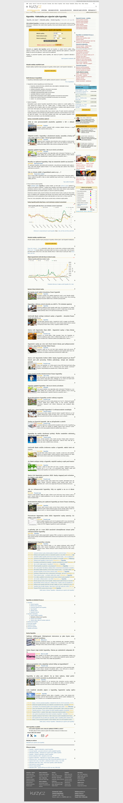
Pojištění (45, 125)
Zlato (53, 3)
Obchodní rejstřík (80, 1)
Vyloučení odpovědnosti (57, 793)
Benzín (58, 784)
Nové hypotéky (86, 42)
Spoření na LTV (79, 54)
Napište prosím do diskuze (82, 205)
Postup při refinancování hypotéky (38, 607)
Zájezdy (84, 1)
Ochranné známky (68, 779)
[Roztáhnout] (74, 388)
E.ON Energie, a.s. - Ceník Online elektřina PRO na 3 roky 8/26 (81, 106)
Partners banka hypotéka (81, 25)
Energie (67, 3)
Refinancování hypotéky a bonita (39, 542)
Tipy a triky (46, 375)
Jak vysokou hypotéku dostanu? (84, 48)
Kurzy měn (44, 3)
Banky (40, 772)
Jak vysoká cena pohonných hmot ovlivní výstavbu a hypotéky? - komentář (49, 714)
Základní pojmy (34, 610)
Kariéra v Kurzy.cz (79, 793)
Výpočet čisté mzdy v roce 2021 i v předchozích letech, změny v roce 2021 (46, 760)
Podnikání (67, 772)
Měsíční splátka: (41, 33)
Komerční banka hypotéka (82, 22)
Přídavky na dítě (29, 777)
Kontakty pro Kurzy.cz (80, 795)
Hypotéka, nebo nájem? (32, 19)
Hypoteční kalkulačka (50, 70)
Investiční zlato (57, 782)
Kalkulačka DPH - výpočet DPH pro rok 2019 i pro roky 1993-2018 (44, 767)
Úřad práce (41, 779)
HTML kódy (84, 797)
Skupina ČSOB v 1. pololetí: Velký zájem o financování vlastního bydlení (49, 712)
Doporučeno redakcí (39, 174)
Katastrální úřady (68, 777)
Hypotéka (30, 602)
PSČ (71, 774)
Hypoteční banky (32, 625)
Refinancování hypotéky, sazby (83, 38)
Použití (76, 797)
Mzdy (60, 777)
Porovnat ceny (86, 109)
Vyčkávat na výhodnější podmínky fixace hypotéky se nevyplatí (48, 558)
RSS (80, 797)
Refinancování (92, 10)
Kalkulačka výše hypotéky (68, 19)
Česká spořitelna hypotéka (82, 19)
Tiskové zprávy (47, 437)
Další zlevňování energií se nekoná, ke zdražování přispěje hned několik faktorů (89, 131)
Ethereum (62, 779)
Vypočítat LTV (79, 53)
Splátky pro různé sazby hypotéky (83, 59)
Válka (83, 3)
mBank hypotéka (80, 24)
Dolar (47, 775)
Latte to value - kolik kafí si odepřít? (84, 63)
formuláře (69, 785)
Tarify (64, 3)
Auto (78, 774)
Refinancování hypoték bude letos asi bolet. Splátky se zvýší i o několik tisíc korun (53, 584)
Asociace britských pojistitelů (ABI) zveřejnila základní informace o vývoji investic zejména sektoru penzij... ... (55, 128)
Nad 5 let (93, 40)
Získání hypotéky (35, 604)
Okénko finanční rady (81, 126)
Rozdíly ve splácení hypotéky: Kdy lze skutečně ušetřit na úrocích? (50, 162)
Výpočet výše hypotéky (36, 618)
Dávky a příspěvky (43, 781)
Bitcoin (56, 3)
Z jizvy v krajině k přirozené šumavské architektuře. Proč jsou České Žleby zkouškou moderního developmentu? (85, 121)
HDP (58, 777)
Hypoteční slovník (35, 612)
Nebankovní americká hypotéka (83, 68)
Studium (97, 1)
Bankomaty (45, 772)
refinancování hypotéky (86, 60)
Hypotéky (45, 139)
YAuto (88, 1)
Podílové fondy (59, 775)
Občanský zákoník (68, 780)
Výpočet (33, 772)
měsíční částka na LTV (89, 54)
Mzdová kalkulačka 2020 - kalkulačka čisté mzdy (40, 755)
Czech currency (81, 784)
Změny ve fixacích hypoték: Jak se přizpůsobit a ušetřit (46, 421)
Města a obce (67, 774)
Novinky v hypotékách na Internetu (84, 76)
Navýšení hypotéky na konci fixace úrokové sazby (45, 571)
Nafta (61, 784)
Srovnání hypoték (53, 10)
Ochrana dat (55, 791)
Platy (47, 779)
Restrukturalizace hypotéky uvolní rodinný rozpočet (45, 397)
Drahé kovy (54, 781)
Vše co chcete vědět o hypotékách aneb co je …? (44, 172)
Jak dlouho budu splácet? (82, 50)
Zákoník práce (67, 782)
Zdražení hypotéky (55, 19)
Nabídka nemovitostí (32, 628)
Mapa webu (82, 780)
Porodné (46, 783)
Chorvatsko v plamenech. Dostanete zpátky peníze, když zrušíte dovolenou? (88, 138)
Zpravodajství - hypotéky (81, 75)
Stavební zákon (68, 784)
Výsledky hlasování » (80, 211)
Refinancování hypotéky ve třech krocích (43, 560)
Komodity (88, 155)
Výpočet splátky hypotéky (37, 615)
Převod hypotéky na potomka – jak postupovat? (45, 566)
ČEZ (56, 774)
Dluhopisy (54, 775)
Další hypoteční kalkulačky (67, 58)
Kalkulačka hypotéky (53, 12)
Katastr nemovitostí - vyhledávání (83, 81)
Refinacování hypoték (33, 621)
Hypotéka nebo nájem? (81, 56)
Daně (66, 785)
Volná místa (44, 777)
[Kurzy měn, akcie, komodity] (37, 793)
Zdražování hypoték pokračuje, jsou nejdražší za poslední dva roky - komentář (50, 704)
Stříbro (61, 782)
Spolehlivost (85, 774)
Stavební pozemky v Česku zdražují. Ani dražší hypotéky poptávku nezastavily (50, 710)
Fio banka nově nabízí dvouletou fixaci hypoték (44, 292)
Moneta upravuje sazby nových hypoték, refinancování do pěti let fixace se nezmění (53, 580)
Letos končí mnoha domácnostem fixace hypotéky (45, 374)
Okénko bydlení (47, 411)
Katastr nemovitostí (68, 775)
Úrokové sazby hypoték (81, 40)
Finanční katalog (81, 778)
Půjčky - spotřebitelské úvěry (82, 73)
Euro (45, 775)
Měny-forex (44, 639)
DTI (87, 53)
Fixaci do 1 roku (31, 248)
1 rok (59, 230)
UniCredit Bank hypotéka (81, 28)
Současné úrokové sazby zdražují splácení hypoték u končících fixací (50, 553)
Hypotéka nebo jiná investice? (83, 57)
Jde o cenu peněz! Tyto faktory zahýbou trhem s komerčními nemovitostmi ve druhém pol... (55, 567)
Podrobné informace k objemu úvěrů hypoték (58, 284)
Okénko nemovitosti (81, 115)
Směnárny (41, 775)
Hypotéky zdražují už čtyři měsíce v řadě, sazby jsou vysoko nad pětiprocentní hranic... (52, 715)
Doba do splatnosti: (41, 38)
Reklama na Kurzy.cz (80, 791)
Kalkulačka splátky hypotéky (82, 47)
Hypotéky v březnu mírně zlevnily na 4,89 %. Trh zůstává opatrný (50, 304)
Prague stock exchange (82, 785)
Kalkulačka (72, 3)
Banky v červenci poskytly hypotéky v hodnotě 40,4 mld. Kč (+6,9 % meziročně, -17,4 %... (53, 702)
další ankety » (90, 211)
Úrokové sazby (42, 774)
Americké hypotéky (32, 626)
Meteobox (91, 1)
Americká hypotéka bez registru (83, 70)
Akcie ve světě (44, 653)
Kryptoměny (78, 155)
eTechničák (83, 777)
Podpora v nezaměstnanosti (44, 784)
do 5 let (62, 230)
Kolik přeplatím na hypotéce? (82, 51)
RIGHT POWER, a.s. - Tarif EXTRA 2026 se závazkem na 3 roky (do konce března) (82, 91)
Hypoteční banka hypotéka (82, 21)
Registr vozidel (80, 775)
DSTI (84, 53)
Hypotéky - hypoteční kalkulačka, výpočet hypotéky (41, 749)
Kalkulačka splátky (44, 19)
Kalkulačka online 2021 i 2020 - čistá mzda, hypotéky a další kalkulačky (45, 762)
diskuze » (85, 211)
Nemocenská (41, 783)
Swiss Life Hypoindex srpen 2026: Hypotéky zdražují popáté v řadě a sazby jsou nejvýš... (53, 708)
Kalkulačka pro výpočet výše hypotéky (35, 742)
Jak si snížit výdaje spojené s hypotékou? (43, 564)
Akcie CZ (34, 3)
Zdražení (78, 60)
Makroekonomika (38, 163)
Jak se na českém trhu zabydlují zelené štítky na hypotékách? (47, 664)
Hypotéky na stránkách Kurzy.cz (85, 34)
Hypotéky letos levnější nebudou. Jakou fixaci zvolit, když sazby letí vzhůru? (51, 586)
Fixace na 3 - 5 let (32, 250)
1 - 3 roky (38, 248)
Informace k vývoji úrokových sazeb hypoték (44, 230)
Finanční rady (46, 333)
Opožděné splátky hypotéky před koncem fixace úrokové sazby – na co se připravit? (53, 556)
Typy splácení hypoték (68, 181)
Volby (79, 780)
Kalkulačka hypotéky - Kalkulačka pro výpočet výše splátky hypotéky (45, 752)
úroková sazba (64, 185)
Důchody (41, 786)
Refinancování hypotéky (36, 605)
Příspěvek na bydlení (30, 779)
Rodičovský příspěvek (30, 780)
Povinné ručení (29, 785)
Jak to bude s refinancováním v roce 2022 (43, 578)
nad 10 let (71, 230)
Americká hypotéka (81, 65)
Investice (78, 169)
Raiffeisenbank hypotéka (81, 27)
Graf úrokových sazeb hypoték (36, 764)
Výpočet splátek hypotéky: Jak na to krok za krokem (45, 150)
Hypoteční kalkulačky (33, 613)
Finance (31, 12)
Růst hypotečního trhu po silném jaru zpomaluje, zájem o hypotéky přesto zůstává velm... (53, 717)
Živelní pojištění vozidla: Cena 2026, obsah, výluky (88, 145)
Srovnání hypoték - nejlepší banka (83, 46)
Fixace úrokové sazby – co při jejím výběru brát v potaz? (47, 575)
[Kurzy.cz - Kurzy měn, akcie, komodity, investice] (35, 8)
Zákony (76, 3)
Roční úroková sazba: (42, 35)
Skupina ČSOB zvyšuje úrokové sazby (43, 588)
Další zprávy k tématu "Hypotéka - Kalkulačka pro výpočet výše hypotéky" (57, 590)
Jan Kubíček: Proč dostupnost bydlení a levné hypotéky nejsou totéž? (48, 706)
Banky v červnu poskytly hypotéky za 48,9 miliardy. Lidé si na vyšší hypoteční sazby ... (52, 719)
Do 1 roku (71, 284)
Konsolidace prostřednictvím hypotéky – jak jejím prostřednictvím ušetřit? (51, 562)
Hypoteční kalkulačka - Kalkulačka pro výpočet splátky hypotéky (44, 757)
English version (81, 782)
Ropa (53, 784)
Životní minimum (29, 782)
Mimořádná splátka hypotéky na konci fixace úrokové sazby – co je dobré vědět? (52, 569)
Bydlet (94, 1)
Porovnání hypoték (32, 623)
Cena (81, 774)
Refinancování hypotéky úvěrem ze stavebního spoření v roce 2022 (49, 554)
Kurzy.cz (27, 12)
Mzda (45, 779)
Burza (53, 774)
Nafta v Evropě (55, 785)
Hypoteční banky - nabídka (83, 18)
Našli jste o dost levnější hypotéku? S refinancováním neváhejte (49, 409)
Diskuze (86, 3)
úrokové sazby (35, 185)
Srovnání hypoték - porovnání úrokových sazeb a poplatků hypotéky (45, 751)
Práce (80, 3)
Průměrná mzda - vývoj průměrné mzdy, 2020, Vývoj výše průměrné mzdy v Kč (47, 759)
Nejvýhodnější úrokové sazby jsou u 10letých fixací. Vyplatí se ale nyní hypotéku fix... (53, 582)
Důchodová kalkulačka (30, 775)
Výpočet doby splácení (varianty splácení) (40, 620)
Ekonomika (54, 777)
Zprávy (30, 3)
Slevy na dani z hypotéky (81, 62)
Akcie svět (39, 3)
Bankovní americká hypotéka (82, 67)
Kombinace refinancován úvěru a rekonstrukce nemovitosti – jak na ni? (50, 573)
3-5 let (88, 40)
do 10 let (67, 230)
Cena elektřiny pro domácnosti (82, 85)
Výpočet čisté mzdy (30, 774)
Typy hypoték (34, 609)
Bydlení (35, 12)
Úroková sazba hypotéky (35, 765)
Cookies (60, 791)
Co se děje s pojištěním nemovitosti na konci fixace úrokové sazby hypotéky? (52, 577)
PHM (56, 784)
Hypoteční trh (79, 42)
